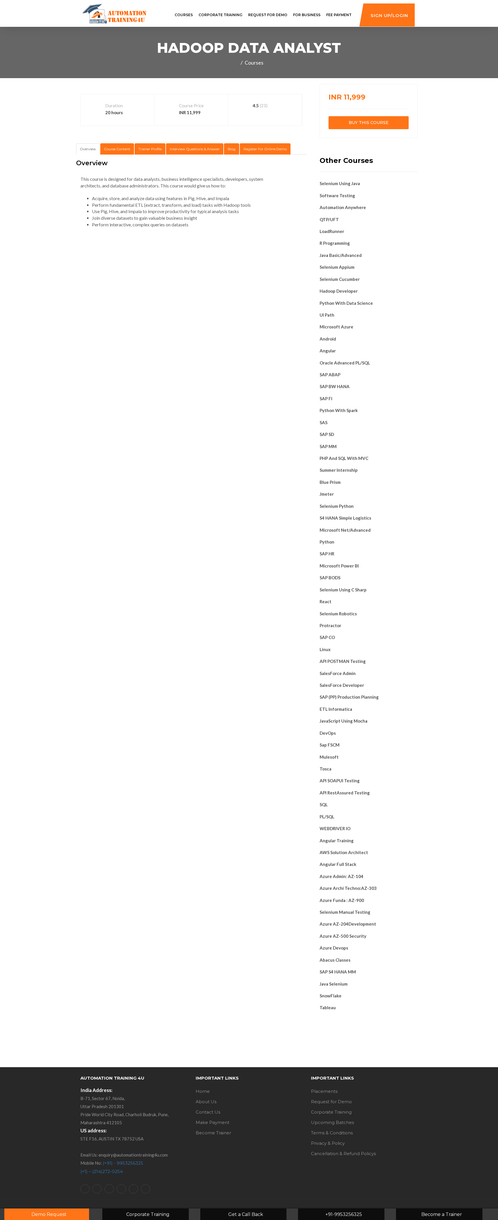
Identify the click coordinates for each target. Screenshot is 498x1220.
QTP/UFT (329, 219)
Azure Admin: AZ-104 (341, 876)
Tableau (328, 1007)
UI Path (327, 314)
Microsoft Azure (336, 326)
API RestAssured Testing (345, 792)
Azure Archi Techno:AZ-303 (348, 888)
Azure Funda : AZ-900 (342, 900)
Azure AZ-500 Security (343, 936)
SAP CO (327, 637)
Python (327, 541)
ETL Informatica (336, 709)
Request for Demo (267, 15)
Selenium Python (337, 506)
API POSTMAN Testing (343, 661)
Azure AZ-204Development (348, 923)
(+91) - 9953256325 (123, 1163)
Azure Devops (334, 947)
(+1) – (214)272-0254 (101, 1171)
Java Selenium (334, 983)
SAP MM (328, 446)
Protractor (330, 625)
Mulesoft (329, 757)
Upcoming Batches (332, 1122)
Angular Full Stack (338, 864)
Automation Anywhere (343, 207)
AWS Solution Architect (344, 852)
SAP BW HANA (335, 386)
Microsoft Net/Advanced (345, 530)
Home (203, 1091)
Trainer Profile (150, 149)
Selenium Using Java (340, 183)
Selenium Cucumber (340, 279)
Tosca (325, 768)
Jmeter (327, 494)
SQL (324, 804)
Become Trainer (213, 1133)
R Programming (335, 243)
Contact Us (208, 1112)
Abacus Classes (335, 960)
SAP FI (326, 398)
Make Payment (212, 1122)
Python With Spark (339, 410)
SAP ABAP (330, 374)
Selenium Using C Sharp (343, 589)
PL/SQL (327, 816)
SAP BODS (330, 577)
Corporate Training (220, 15)
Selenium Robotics (338, 613)
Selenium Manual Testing (345, 912)
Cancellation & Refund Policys (343, 1153)
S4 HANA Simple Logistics (345, 517)
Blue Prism (330, 482)
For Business (306, 15)
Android (328, 338)
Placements (324, 1091)
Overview (88, 149)
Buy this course (368, 122)
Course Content (117, 149)
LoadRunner (332, 231)
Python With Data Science (346, 303)
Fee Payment (339, 15)
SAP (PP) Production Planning (349, 697)
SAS (323, 422)
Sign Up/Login (389, 15)
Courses (184, 15)
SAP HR (327, 553)
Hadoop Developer (339, 291)
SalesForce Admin (338, 673)
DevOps (328, 733)
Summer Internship (339, 470)
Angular (328, 350)
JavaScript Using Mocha (343, 720)
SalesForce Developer (342, 685)
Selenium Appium (337, 267)
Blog (231, 149)
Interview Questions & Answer (195, 149)
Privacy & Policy (328, 1143)
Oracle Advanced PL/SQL (345, 362)
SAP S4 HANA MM (338, 971)
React (325, 601)
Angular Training (337, 840)
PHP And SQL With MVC (344, 458)
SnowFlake (331, 995)
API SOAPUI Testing (340, 780)
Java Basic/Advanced (341, 255)
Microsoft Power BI (339, 565)
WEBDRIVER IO (335, 828)
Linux (325, 649)
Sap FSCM (329, 744)
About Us (206, 1101)
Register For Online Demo (265, 149)
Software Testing (337, 195)
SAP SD (327, 434)
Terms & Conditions (332, 1133)
